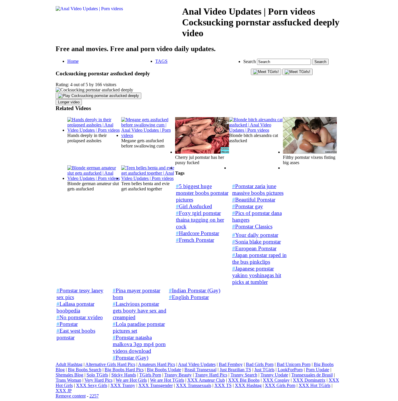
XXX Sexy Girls (91, 385)
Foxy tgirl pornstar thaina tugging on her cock (200, 220)
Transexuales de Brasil (312, 374)
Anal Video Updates (197, 364)
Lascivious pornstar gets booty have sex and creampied (139, 310)
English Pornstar (189, 297)
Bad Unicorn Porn (294, 364)
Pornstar (67, 324)
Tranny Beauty (178, 374)
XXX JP (64, 390)
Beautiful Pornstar (253, 200)
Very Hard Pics (98, 380)
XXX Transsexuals (193, 385)
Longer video (69, 102)
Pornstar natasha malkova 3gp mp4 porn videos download (139, 344)
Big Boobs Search (84, 369)
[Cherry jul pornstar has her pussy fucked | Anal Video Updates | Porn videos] (202, 152)
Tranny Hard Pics (211, 374)
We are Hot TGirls (167, 380)
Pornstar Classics (252, 226)
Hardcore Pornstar (197, 233)
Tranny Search (243, 374)
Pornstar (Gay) (130, 358)
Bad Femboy (231, 364)
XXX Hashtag (248, 385)
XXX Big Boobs (244, 380)
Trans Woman (68, 380)
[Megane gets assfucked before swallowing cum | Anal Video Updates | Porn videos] (148, 135)
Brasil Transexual (200, 369)
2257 (94, 395)
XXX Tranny (122, 385)
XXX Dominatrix (309, 380)
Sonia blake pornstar (256, 242)
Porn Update (317, 369)
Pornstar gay (247, 206)
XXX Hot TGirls (314, 385)
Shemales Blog (69, 374)
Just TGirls (264, 369)
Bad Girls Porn (260, 364)
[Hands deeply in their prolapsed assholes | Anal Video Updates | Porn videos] (94, 130)
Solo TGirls (97, 374)
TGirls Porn (150, 374)
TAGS (161, 61)
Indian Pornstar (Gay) (194, 290)
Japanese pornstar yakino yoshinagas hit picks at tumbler (256, 275)
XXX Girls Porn (280, 385)
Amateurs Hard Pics (156, 364)
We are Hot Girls (131, 380)
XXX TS (223, 385)
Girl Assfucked (194, 206)
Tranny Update (274, 374)
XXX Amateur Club (206, 380)
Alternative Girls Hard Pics (110, 364)
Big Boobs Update (164, 369)
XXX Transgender (155, 385)
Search (250, 61)
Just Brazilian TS (235, 369)
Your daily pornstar (255, 235)
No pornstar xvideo (80, 317)
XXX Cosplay (276, 380)
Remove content (71, 395)
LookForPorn (290, 369)
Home (73, 61)
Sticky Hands (123, 374)
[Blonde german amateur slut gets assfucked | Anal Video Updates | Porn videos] (94, 178)
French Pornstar (195, 240)
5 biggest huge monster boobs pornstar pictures (202, 193)
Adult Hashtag (69, 364)
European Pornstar (254, 248)
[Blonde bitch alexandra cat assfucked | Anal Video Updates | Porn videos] (256, 130)
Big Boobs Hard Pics (124, 369)
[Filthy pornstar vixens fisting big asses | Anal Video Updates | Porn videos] (310, 152)
